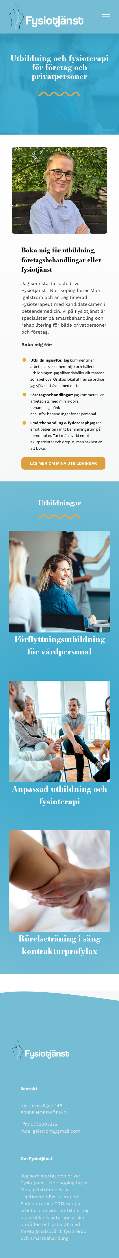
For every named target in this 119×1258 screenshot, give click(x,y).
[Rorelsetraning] (59, 832)
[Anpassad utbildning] (59, 683)
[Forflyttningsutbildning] (59, 533)
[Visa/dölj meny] (106, 16)
